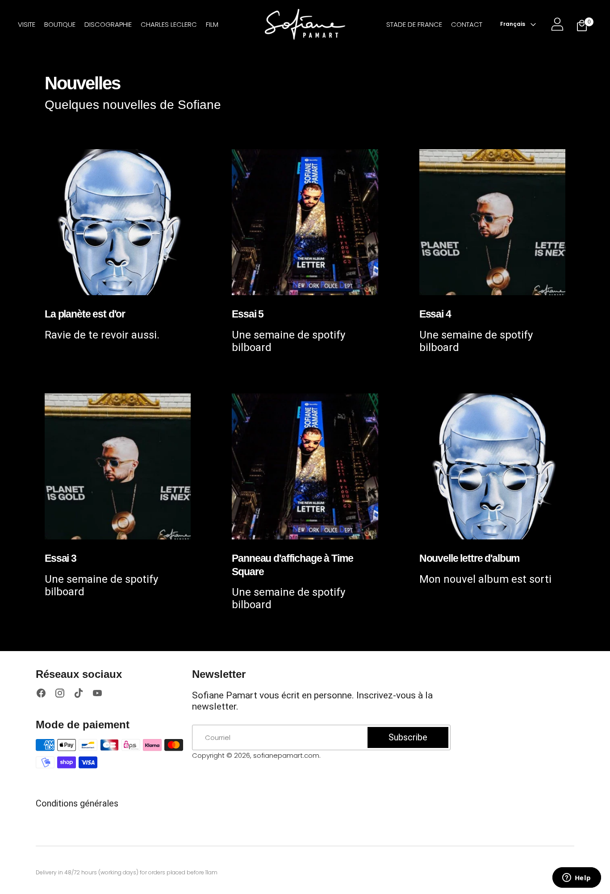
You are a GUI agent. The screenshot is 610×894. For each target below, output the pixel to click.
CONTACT (466, 24)
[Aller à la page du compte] (557, 24)
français (512, 24)
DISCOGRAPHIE (108, 24)
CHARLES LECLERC (169, 24)
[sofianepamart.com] (305, 24)
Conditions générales (77, 803)
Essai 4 (435, 314)
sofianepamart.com (286, 755)
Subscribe (408, 737)
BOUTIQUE (59, 24)
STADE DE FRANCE (414, 24)
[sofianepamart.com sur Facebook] (41, 694)
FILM (212, 24)
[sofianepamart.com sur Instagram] (59, 694)
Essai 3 (60, 558)
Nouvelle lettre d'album (469, 558)
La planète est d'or (85, 314)
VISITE (26, 24)
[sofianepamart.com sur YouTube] (97, 694)
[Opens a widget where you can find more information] (576, 878)
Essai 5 (247, 314)
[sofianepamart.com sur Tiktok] (78, 694)
